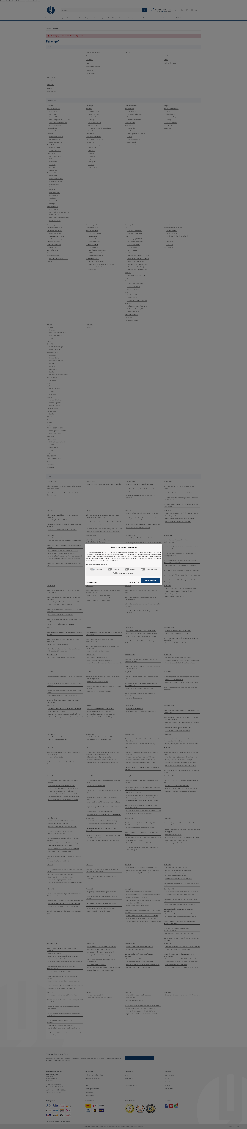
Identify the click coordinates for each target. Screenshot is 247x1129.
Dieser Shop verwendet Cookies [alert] (123, 547)
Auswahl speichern (134, 582)
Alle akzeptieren (150, 580)
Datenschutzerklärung (93, 564)
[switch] (92, 569)
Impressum (104, 564)
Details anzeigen (92, 582)
